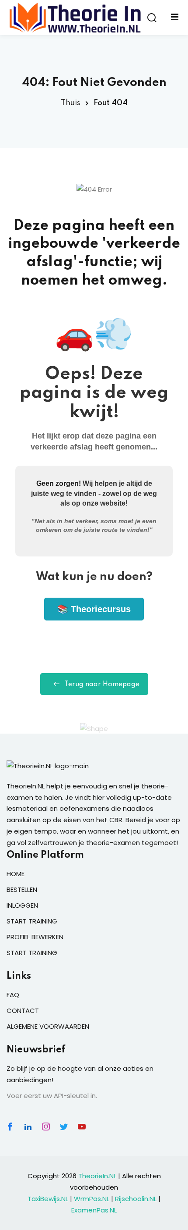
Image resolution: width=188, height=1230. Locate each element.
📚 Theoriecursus (94, 609)
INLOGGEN (22, 905)
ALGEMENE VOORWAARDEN (48, 1026)
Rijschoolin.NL (136, 1198)
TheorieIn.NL (97, 1175)
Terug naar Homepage (101, 684)
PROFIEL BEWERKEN (35, 936)
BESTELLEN (22, 889)
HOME (15, 873)
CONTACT (23, 1010)
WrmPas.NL (91, 1198)
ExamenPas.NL (94, 1210)
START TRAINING (32, 921)
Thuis (70, 103)
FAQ (13, 994)
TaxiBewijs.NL (48, 1198)
